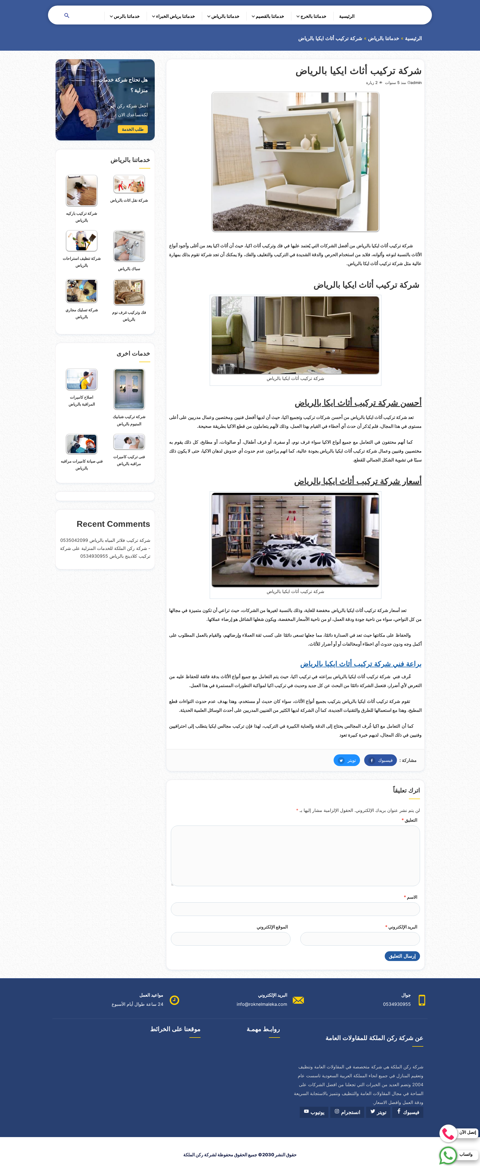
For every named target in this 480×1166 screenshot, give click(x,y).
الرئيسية (346, 16)
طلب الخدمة (133, 129)
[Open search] (67, 16)
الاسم (410, 897)
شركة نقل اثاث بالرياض (129, 200)
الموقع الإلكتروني (272, 927)
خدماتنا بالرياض (225, 16)
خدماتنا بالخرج (313, 16)
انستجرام (350, 1112)
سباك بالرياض (129, 268)
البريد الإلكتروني (401, 927)
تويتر (345, 760)
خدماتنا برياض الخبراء (175, 16)
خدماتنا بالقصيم (270, 16)
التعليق (409, 820)
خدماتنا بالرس (127, 16)
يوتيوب (316, 1112)
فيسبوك (378, 760)
